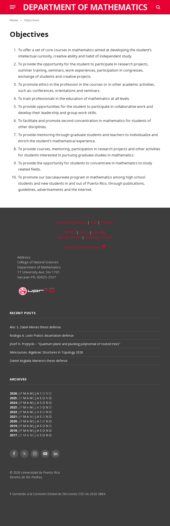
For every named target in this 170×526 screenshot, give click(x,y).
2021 (13, 416)
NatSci (84, 232)
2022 (13, 412)
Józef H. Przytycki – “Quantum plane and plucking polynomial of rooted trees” (65, 344)
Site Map (99, 232)
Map (93, 222)
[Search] (157, 7)
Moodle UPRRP (69, 237)
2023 (13, 407)
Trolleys (107, 222)
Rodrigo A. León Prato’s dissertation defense (42, 335)
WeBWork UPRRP (98, 237)
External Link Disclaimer (83, 247)
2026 (13, 393)
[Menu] (12, 7)
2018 (13, 430)
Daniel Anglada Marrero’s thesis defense (39, 361)
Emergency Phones (72, 222)
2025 (13, 398)
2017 (13, 435)
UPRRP (69, 232)
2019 (13, 426)
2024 (13, 403)
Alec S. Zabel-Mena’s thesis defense (35, 327)
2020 (13, 421)
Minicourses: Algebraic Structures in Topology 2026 (46, 352)
